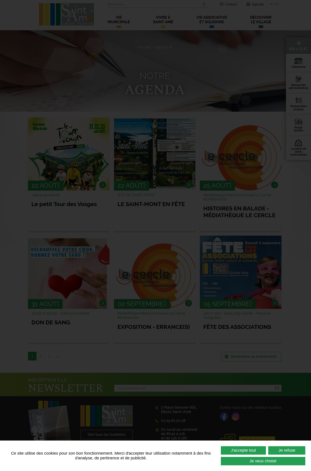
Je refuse (286, 450)
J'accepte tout (243, 450)
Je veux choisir (263, 461)
